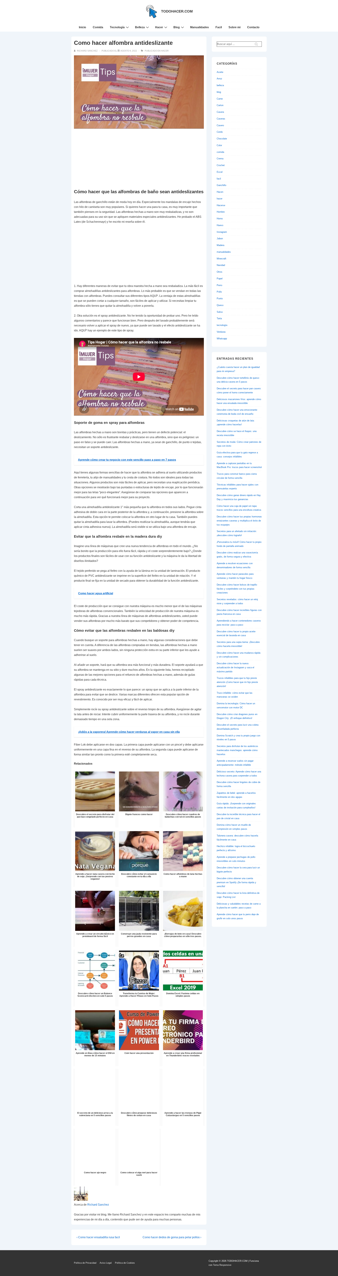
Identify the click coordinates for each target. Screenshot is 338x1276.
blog (219, 92)
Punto (220, 298)
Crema (220, 158)
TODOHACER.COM (177, 11)
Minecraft (221, 258)
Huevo (220, 225)
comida (220, 152)
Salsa (220, 312)
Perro (219, 285)
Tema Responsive (222, 1265)
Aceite (220, 72)
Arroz (219, 78)
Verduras (221, 332)
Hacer (159, 27)
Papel (220, 278)
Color (219, 145)
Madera (220, 245)
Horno (220, 218)
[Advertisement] (139, 159)
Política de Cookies (125, 1263)
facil (219, 178)
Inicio (82, 27)
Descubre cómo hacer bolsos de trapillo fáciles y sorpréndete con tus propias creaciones (237, 588)
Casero (220, 125)
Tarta (219, 318)
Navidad (221, 265)
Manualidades (199, 27)
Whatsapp (222, 338)
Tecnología (117, 27)
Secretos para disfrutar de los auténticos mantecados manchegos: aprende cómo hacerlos (237, 750)
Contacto (253, 27)
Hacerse (221, 205)
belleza (220, 85)
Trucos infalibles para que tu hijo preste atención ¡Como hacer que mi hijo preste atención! (237, 682)
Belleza (140, 27)
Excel (220, 172)
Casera (220, 112)
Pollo (219, 291)
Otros (219, 272)
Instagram (222, 232)
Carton (220, 105)
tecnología (222, 325)
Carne (220, 98)
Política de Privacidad (85, 1263)
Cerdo (220, 132)
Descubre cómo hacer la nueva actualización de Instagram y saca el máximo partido (235, 667)
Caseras (221, 118)
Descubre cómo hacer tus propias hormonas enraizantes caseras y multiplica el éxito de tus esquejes (239, 520)
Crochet (221, 165)
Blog (176, 27)
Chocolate (222, 138)
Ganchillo (221, 185)
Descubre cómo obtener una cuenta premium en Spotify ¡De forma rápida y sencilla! (236, 882)
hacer (165, 51)
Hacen (220, 192)
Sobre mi (234, 27)
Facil (218, 27)
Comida (98, 27)
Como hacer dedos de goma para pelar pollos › (172, 1237)
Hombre (221, 212)
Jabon (220, 238)
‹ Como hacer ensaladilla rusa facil (98, 1237)
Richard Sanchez (98, 1204)
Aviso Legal (106, 1263)
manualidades (224, 252)
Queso (220, 305)
